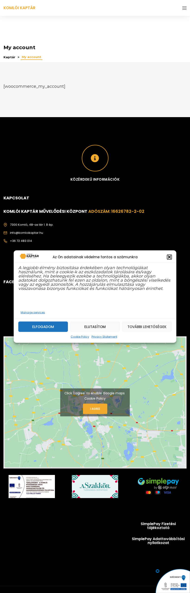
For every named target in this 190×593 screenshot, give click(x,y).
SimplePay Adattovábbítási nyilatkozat (158, 541)
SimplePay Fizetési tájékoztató (158, 526)
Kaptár (9, 57)
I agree (95, 409)
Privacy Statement (104, 337)
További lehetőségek (146, 326)
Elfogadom (43, 326)
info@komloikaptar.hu (26, 233)
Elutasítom (95, 326)
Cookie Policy (80, 337)
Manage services (33, 312)
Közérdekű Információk (95, 179)
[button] (169, 257)
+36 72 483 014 (21, 241)
